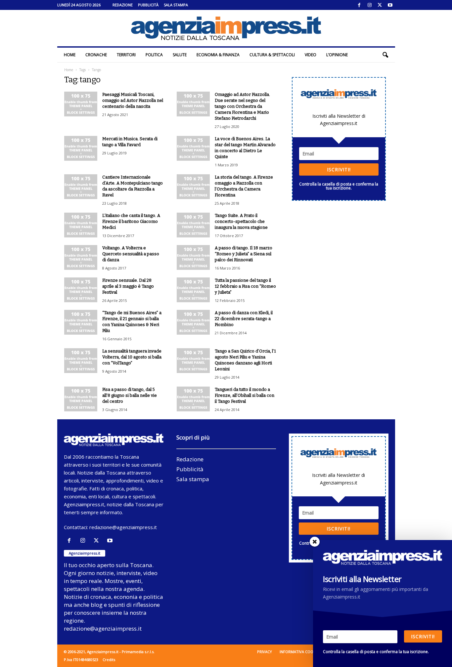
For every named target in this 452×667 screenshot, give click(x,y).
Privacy (264, 651)
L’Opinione (337, 55)
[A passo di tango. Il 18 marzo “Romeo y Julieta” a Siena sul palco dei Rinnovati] (193, 257)
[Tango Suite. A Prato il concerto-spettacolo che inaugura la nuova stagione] (193, 225)
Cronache (96, 55)
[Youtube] (390, 5)
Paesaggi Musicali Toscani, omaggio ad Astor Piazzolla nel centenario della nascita (132, 100)
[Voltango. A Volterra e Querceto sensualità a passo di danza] (80, 257)
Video (310, 55)
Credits (109, 659)
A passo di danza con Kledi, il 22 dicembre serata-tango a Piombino (244, 318)
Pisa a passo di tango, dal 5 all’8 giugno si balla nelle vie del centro (129, 395)
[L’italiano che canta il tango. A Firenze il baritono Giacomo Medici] (80, 225)
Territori (126, 55)
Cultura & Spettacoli (272, 55)
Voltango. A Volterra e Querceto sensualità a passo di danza (130, 253)
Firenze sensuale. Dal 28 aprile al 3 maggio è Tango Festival (128, 286)
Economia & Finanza (218, 55)
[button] (385, 55)
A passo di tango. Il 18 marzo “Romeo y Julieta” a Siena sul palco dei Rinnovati (243, 253)
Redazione (123, 4)
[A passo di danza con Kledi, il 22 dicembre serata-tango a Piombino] (193, 322)
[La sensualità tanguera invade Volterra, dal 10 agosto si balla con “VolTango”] (80, 360)
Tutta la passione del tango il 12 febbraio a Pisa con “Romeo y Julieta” (245, 286)
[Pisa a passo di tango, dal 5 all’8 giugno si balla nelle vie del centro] (80, 399)
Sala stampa (176, 4)
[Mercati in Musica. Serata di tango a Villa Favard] (80, 148)
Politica (154, 55)
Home (69, 55)
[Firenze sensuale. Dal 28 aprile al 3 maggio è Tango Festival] (80, 289)
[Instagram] (370, 5)
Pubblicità (148, 4)
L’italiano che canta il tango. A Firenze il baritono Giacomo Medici (131, 221)
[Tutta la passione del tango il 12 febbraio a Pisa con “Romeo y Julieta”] (193, 289)
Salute (180, 55)
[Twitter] (380, 5)
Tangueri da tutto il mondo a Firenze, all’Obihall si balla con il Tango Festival (244, 395)
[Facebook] (359, 5)
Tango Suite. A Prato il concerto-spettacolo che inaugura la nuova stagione (241, 221)
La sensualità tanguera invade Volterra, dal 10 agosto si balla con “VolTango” (131, 357)
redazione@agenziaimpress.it (123, 527)
